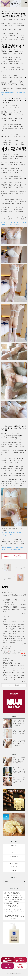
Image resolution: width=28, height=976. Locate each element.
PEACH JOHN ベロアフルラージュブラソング (13, 93)
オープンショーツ (14, 856)
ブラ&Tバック (14, 849)
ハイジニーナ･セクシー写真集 (11, 534)
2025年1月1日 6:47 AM (6, 648)
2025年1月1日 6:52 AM (8, 660)
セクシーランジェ (14, 863)
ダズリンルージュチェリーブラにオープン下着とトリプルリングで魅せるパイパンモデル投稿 (14, 893)
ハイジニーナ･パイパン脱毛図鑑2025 (12, 548)
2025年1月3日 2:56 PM (6, 592)
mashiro (5, 616)
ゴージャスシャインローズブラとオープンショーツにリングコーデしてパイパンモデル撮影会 (14, 899)
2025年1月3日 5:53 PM (8, 618)
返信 (24, 613)
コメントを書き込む (14, 685)
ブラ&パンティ (14, 845)
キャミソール (14, 866)
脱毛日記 (14, 870)
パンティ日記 (14, 852)
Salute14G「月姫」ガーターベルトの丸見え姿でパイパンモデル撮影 (13, 224)
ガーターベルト (14, 859)
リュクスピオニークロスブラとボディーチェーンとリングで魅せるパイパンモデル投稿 (14, 910)
